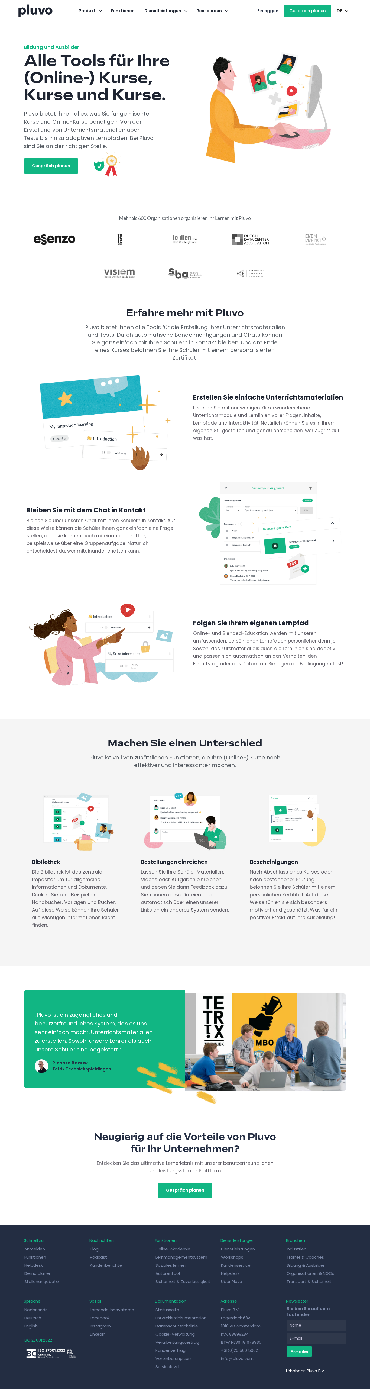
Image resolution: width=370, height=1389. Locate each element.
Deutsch (32, 1318)
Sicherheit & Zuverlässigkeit (182, 1281)
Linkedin (97, 1334)
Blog (94, 1249)
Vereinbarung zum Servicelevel (173, 1362)
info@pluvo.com (237, 1358)
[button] (89, 11)
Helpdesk (33, 1265)
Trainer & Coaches (305, 1257)
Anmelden (34, 1249)
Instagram (100, 1326)
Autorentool (167, 1273)
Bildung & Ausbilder (305, 1265)
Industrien (296, 1249)
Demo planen (37, 1273)
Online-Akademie (172, 1249)
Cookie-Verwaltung (175, 1334)
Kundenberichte (106, 1265)
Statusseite (167, 1310)
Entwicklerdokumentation (180, 1318)
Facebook (100, 1318)
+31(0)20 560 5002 (239, 1350)
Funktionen (123, 11)
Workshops (232, 1257)
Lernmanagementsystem (181, 1257)
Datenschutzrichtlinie (176, 1326)
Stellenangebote (41, 1281)
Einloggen (267, 11)
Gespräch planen (307, 11)
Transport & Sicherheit (309, 1281)
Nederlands (35, 1310)
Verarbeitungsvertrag (177, 1342)
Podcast (98, 1257)
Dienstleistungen (238, 1249)
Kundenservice (236, 1265)
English (31, 1326)
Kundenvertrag (170, 1350)
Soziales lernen (170, 1265)
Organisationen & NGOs (310, 1273)
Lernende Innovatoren (112, 1310)
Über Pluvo (231, 1281)
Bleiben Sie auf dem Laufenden (308, 1311)
